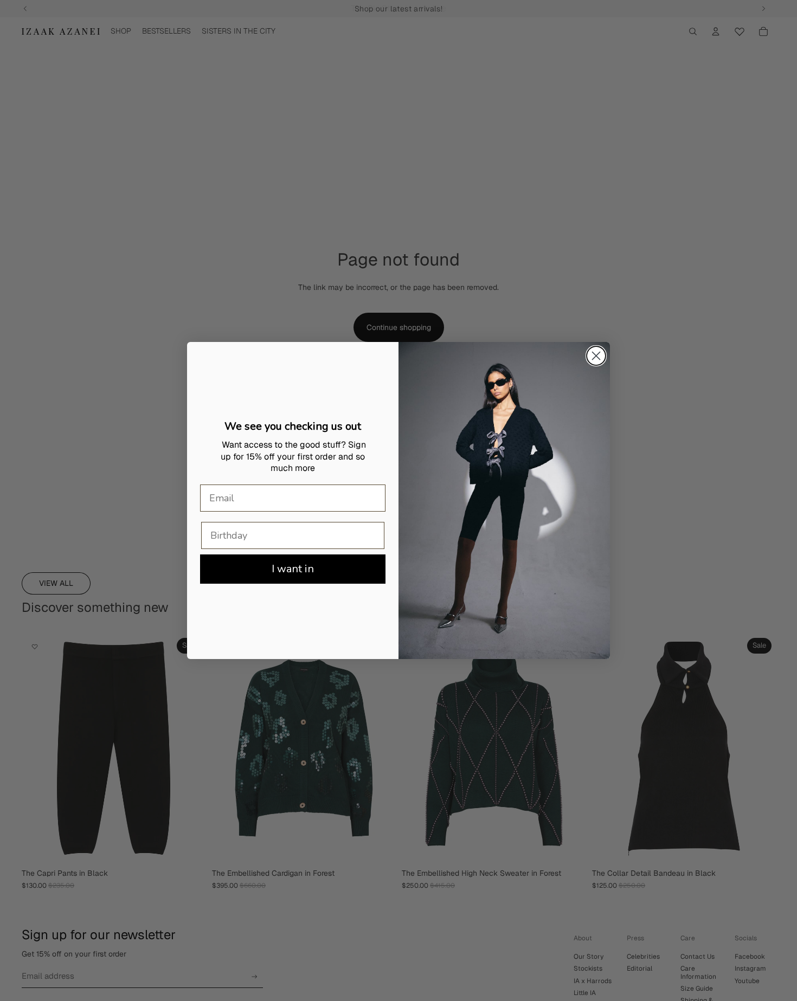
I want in (293, 568)
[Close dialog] (596, 355)
